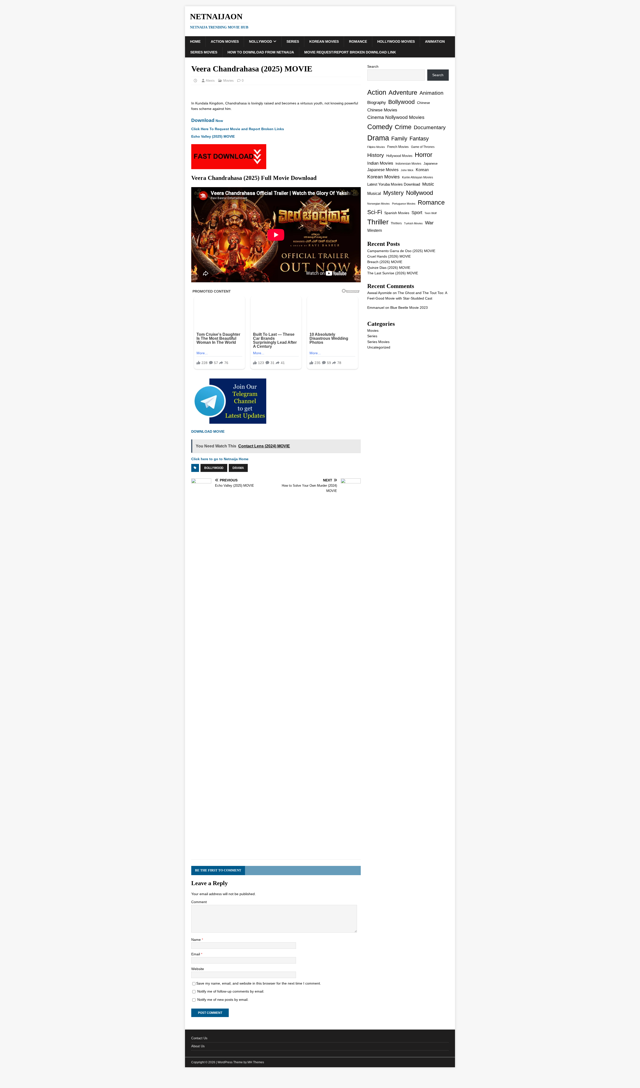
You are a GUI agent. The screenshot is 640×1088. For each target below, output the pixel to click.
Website (197, 969)
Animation (435, 41)
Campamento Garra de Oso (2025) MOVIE (401, 251)
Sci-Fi (374, 212)
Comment (199, 902)
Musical (374, 193)
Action (376, 92)
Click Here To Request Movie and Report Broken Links (237, 129)
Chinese (423, 103)
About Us (198, 1046)
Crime (403, 126)
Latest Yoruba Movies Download (393, 184)
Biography (376, 102)
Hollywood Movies (396, 41)
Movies (228, 80)
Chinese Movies (382, 109)
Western (374, 230)
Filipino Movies (376, 146)
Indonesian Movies (408, 163)
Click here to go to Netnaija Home (219, 459)
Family (399, 138)
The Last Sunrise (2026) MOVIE (392, 273)
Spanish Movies (396, 213)
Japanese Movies (382, 170)
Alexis (210, 80)
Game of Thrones (422, 147)
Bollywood (214, 468)
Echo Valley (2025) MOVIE (213, 136)
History (375, 155)
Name (196, 940)
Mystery (393, 193)
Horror (423, 154)
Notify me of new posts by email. (222, 1000)
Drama (238, 468)
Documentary (430, 127)
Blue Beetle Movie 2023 (409, 308)
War (429, 222)
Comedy (379, 127)
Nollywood (260, 41)
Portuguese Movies (404, 203)
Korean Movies (324, 41)
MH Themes (256, 1062)
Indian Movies (380, 163)
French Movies (398, 147)
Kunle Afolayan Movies (417, 177)
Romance (358, 41)
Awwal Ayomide (379, 293)
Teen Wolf (430, 213)
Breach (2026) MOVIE (384, 262)
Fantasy (419, 138)
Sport (417, 212)
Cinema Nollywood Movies (395, 117)
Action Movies (225, 41)
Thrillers (396, 223)
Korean (422, 170)
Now (207, 121)
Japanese (431, 163)
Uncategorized (378, 347)
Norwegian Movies (378, 203)
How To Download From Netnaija (261, 52)
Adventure (402, 92)
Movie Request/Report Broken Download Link (350, 52)
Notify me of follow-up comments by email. (230, 991)
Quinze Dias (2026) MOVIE (388, 268)
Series (292, 41)
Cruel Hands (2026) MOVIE (389, 256)
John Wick (407, 170)
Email (196, 954)
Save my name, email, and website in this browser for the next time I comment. (258, 983)
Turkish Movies (413, 223)
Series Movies (203, 52)
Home (195, 41)
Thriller (377, 222)
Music (428, 184)
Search (372, 66)
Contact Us (199, 1038)
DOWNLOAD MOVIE (207, 431)
